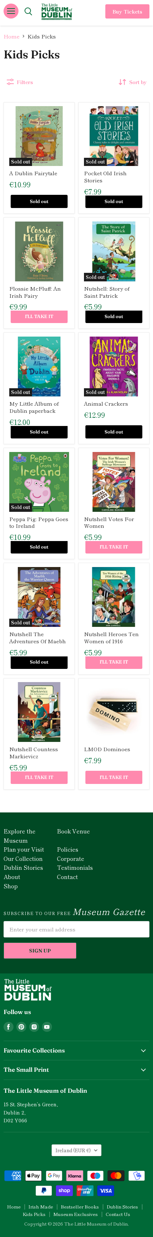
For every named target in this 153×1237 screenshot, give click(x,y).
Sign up (40, 950)
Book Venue (73, 831)
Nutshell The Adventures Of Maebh (37, 637)
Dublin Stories (23, 867)
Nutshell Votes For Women (109, 522)
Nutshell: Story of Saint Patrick (107, 292)
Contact (67, 876)
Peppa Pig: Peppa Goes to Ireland (38, 522)
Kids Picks (34, 1214)
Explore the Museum (20, 835)
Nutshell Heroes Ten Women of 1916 (111, 637)
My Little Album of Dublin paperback (34, 407)
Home (12, 36)
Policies (67, 849)
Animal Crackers (106, 403)
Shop (11, 886)
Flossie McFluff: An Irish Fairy (35, 292)
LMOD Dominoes (107, 749)
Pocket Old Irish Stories (105, 176)
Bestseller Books (80, 1206)
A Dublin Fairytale (33, 173)
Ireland (73, 1150)
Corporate (70, 858)
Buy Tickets (127, 11)
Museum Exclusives (75, 1214)
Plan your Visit (24, 849)
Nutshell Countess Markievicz (33, 752)
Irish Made (40, 1206)
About (12, 876)
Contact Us (118, 1214)
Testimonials (75, 867)
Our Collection (23, 858)
